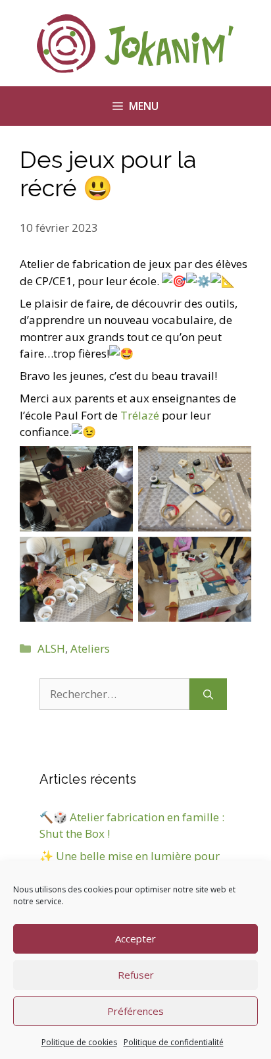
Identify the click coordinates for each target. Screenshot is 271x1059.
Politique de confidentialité (174, 1042)
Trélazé (139, 415)
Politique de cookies (79, 1042)
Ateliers (90, 648)
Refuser (136, 974)
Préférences (135, 1011)
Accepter (135, 938)
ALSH (51, 648)
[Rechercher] (208, 694)
